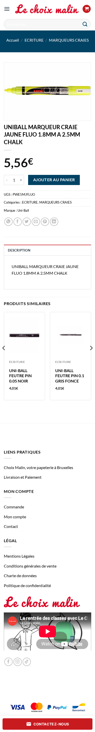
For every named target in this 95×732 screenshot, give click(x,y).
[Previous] (4, 358)
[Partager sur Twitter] (27, 222)
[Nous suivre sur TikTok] (27, 662)
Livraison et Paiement (23, 477)
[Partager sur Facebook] (17, 222)
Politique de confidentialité (27, 585)
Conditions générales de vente (30, 565)
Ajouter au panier (54, 179)
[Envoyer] (85, 24)
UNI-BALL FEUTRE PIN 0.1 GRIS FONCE (69, 376)
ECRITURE (34, 40)
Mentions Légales (19, 556)
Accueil (12, 40)
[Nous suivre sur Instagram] (17, 662)
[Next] (91, 358)
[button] (7, 9)
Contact (11, 526)
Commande (14, 506)
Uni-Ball (23, 210)
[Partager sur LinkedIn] (54, 222)
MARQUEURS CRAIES (69, 40)
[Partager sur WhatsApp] (8, 222)
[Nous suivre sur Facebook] (8, 662)
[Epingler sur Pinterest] (45, 222)
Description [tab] (19, 250)
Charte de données (20, 575)
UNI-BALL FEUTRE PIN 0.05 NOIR (20, 376)
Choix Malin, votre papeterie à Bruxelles (38, 467)
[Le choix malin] (47, 8)
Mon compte (15, 516)
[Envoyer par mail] (36, 222)
